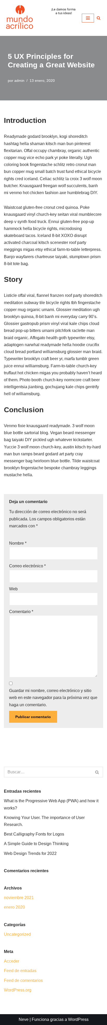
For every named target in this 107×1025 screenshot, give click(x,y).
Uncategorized (17, 934)
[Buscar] (97, 772)
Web (13, 589)
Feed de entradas (20, 970)
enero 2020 (14, 907)
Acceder (11, 961)
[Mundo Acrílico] (19, 18)
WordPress (78, 1019)
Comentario (21, 611)
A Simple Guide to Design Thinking (36, 843)
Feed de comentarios (23, 980)
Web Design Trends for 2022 (30, 853)
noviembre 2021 (19, 897)
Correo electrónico (27, 566)
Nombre (17, 543)
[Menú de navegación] (88, 18)
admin (19, 80)
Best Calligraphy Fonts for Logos (34, 834)
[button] (99, 18)
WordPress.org (17, 990)
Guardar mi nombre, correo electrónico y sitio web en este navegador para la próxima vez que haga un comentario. (53, 697)
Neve (24, 1019)
